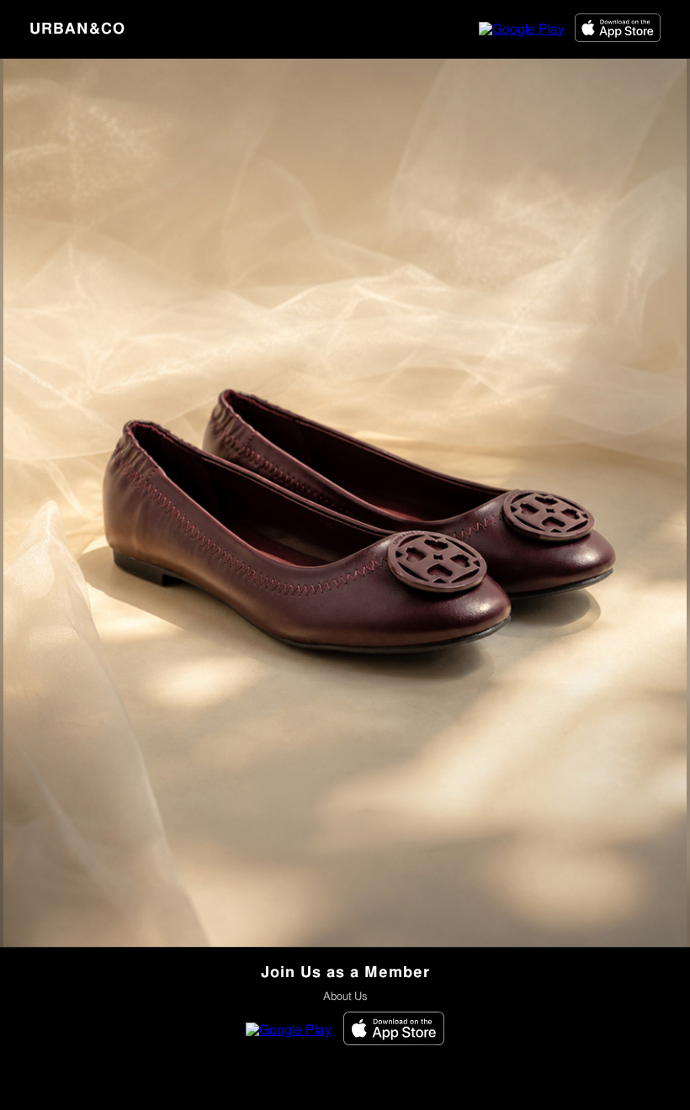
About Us (345, 996)
